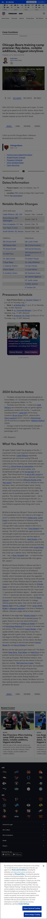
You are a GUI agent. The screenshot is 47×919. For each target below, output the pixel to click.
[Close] (43, 865)
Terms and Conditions (19, 870)
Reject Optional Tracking (32, 908)
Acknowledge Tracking (32, 914)
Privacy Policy (20, 874)
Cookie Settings (23, 904)
